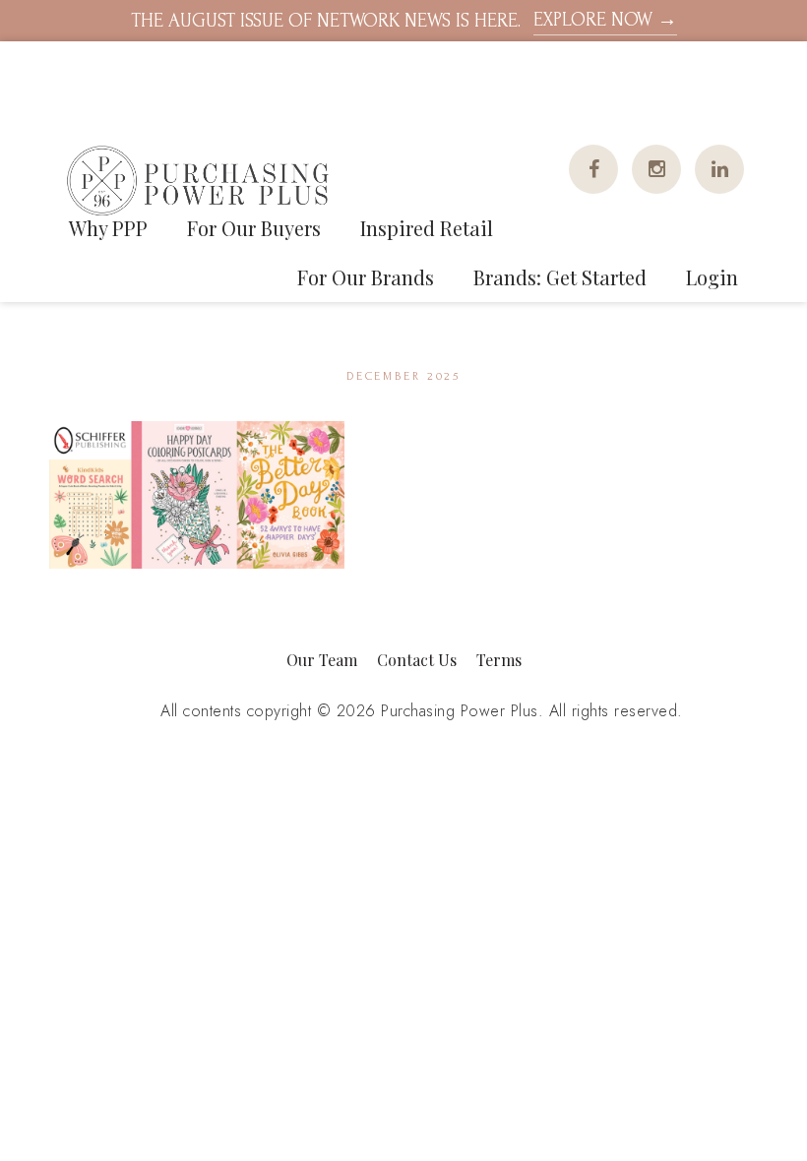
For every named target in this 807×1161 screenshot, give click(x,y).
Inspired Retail (426, 227)
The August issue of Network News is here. (404, 20)
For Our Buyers (254, 227)
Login (712, 277)
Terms (499, 659)
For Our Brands (365, 277)
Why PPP (108, 227)
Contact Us (417, 659)
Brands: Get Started (560, 277)
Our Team (321, 659)
